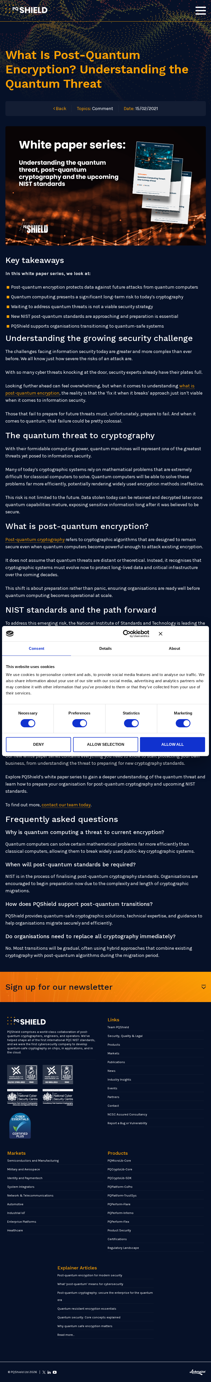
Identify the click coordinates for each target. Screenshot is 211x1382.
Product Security (119, 1230)
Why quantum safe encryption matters (84, 1326)
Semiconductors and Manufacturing (33, 1160)
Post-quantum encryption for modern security (89, 1275)
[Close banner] (182, 633)
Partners (113, 1097)
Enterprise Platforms (21, 1221)
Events (112, 1088)
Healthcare (15, 1230)
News (112, 1071)
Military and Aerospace (23, 1169)
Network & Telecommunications (30, 1195)
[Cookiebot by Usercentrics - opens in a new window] (126, 634)
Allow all (172, 744)
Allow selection (105, 744)
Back (60, 108)
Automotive (15, 1204)
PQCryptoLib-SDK (119, 1178)
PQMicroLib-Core (119, 1160)
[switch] (79, 723)
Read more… (66, 1335)
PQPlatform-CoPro (120, 1187)
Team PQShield (118, 1027)
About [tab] (174, 648)
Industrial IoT (16, 1213)
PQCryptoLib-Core (120, 1169)
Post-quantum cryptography (35, 539)
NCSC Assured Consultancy (127, 1114)
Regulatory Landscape (123, 1248)
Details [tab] (105, 648)
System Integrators (20, 1187)
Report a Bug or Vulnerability (127, 1123)
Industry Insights (119, 1079)
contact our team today (66, 805)
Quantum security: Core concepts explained (88, 1317)
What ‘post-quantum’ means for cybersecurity (90, 1284)
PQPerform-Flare (119, 1204)
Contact (113, 1105)
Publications (116, 1062)
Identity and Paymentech (24, 1178)
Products (114, 1044)
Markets (113, 1053)
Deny (38, 744)
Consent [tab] (36, 648)
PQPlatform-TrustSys (122, 1195)
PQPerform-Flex (118, 1221)
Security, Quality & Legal (125, 1036)
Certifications (117, 1239)
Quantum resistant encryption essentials (86, 1308)
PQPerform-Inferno (121, 1213)
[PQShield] (26, 9)
